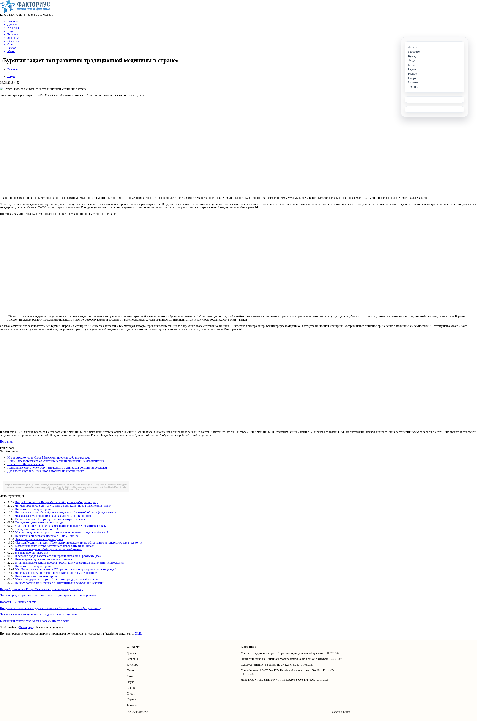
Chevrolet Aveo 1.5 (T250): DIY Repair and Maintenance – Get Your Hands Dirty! (83, 487)
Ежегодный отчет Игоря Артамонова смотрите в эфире (50, 519)
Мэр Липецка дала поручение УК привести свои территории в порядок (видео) (65, 569)
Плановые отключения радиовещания (39, 539)
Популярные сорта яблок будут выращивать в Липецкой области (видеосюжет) (57, 467)
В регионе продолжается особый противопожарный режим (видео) (58, 556)
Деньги (131, 653)
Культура (132, 664)
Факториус (26, 627)
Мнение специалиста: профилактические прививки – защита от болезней (62, 532)
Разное (131, 687)
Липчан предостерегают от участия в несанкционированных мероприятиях (55, 460)
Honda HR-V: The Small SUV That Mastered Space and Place (84, 488)
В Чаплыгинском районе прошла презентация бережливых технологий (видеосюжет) (69, 562)
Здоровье (132, 658)
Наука (130, 682)
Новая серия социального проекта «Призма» (43, 559)
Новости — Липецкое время (25, 464)
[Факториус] (25, 12)
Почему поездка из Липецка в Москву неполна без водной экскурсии (96, 485)
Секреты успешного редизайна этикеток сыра (27, 487)
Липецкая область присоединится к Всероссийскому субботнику (56, 572)
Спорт (131, 693)
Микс (130, 676)
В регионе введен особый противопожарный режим (48, 549)
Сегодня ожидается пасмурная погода (39, 522)
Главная (12, 69)
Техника (132, 705)
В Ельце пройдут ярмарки (31, 552)
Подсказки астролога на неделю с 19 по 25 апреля (46, 535)
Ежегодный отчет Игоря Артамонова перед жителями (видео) (54, 545)
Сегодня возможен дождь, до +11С (37, 529)
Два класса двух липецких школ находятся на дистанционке (45, 471)
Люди (11, 76)
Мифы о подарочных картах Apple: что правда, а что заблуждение (35, 485)
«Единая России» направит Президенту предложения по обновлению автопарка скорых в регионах (78, 542)
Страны (132, 699)
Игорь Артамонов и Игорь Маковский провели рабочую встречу (48, 457)
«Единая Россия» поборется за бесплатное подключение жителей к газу (60, 525)
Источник (6, 441)
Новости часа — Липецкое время (36, 576)
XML (138, 633)
